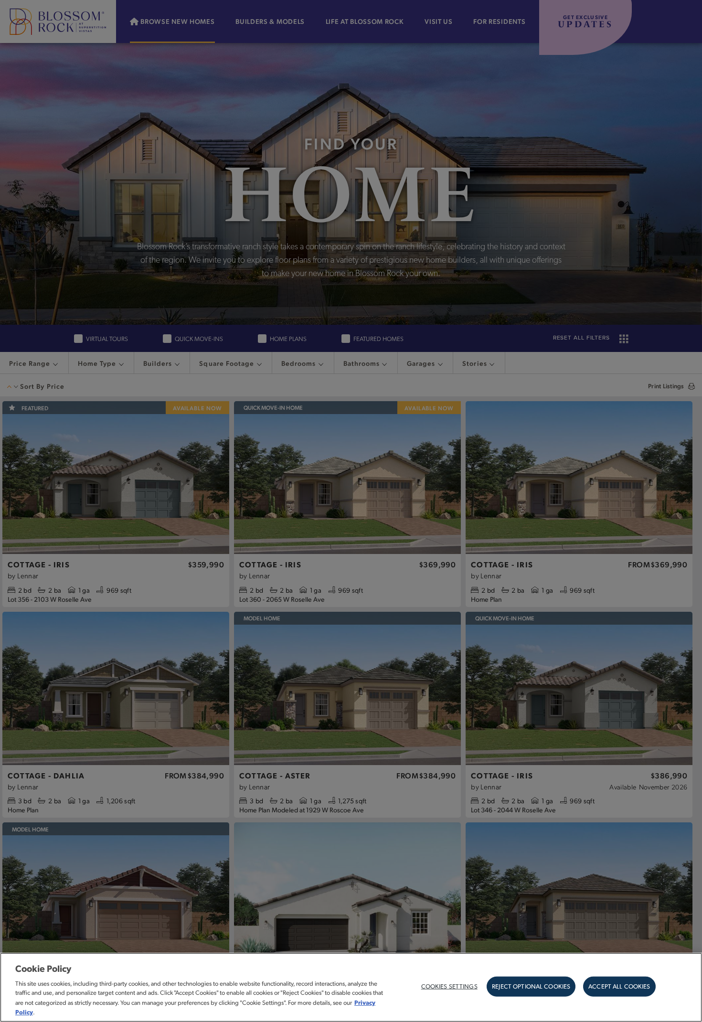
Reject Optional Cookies (531, 986)
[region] (351, 987)
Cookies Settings (449, 986)
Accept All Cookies (619, 986)
